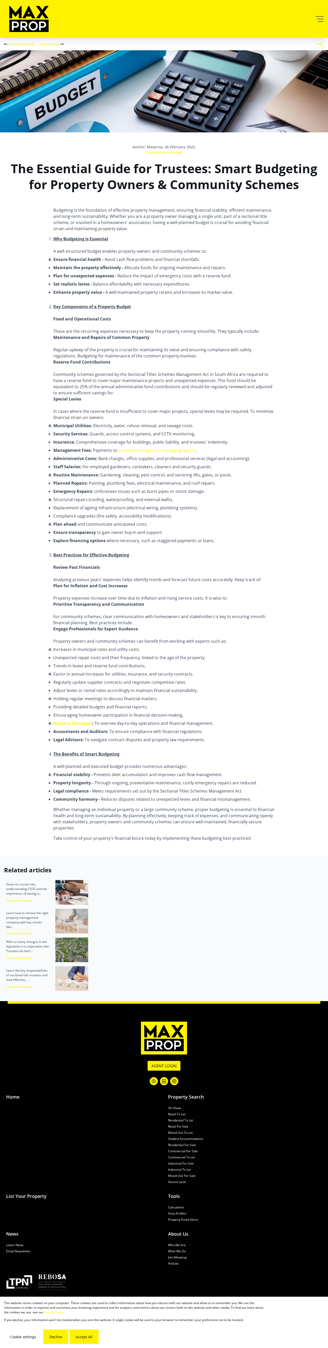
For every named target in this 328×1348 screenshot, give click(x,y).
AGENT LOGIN (164, 1065)
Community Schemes (164, 152)
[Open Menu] (320, 19)
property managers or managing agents (157, 450)
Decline (55, 1336)
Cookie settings (23, 1336)
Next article (49, 44)
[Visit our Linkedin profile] (164, 1081)
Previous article (22, 44)
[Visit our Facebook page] (154, 1081)
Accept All (84, 1336)
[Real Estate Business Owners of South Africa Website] (52, 1282)
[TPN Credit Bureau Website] (19, 1282)
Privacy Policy (53, 1312)
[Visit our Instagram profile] (174, 1081)
